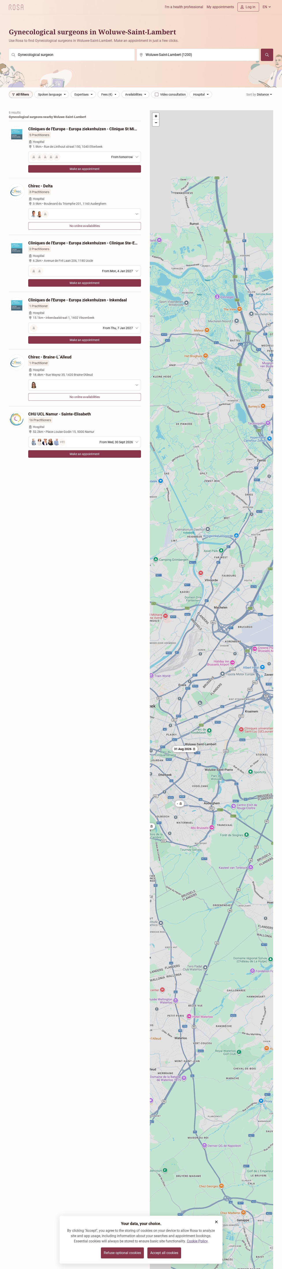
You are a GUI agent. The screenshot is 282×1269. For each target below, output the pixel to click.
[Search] (267, 55)
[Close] (216, 1222)
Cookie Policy (197, 1241)
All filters (22, 94)
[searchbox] (72, 55)
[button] (179, 804)
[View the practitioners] (84, 213)
